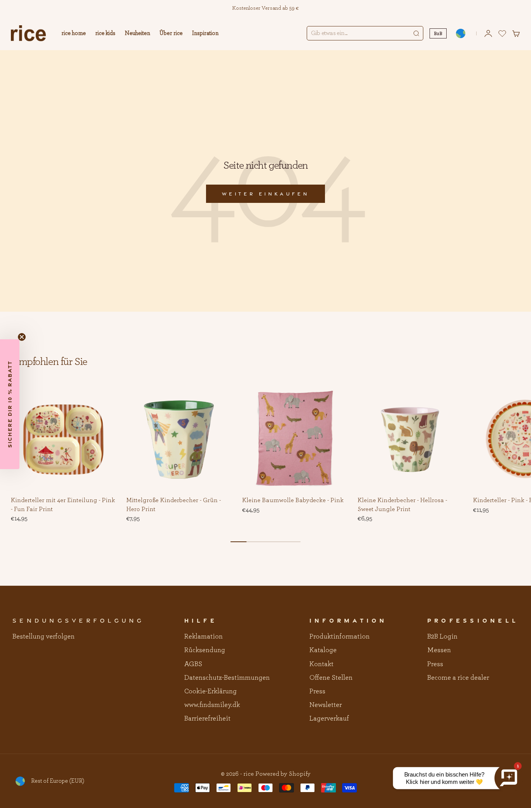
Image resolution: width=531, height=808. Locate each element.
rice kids (105, 33)
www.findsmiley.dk (212, 705)
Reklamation (203, 636)
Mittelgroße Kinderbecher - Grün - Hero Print (173, 505)
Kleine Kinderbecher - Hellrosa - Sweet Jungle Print (402, 505)
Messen (439, 650)
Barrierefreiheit (207, 718)
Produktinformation (339, 636)
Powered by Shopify (283, 774)
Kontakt (321, 664)
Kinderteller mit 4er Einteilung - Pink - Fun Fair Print (63, 505)
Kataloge (323, 650)
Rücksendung (204, 650)
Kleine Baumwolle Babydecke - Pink (293, 501)
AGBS (193, 664)
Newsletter (325, 705)
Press (317, 691)
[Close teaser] (22, 337)
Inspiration (205, 33)
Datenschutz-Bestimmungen (227, 677)
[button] (104, 399)
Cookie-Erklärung (210, 691)
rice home (73, 33)
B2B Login (442, 636)
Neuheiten (137, 33)
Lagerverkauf (329, 718)
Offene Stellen (331, 677)
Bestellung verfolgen (43, 636)
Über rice (171, 33)
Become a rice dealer (458, 677)
